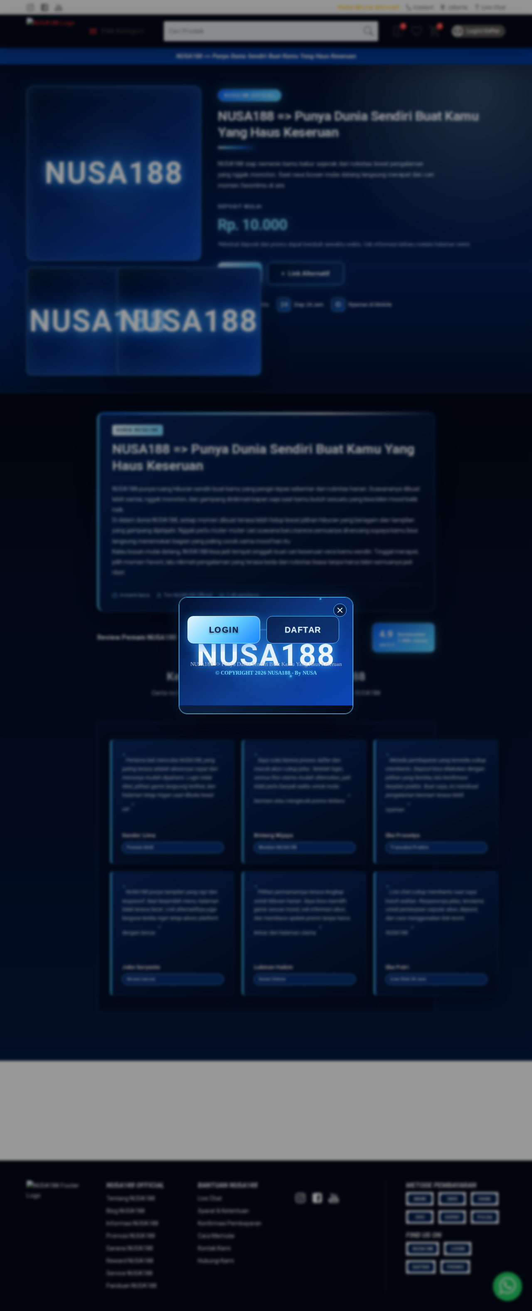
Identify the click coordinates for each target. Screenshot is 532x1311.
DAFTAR (303, 629)
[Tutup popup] (340, 610)
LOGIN (224, 629)
